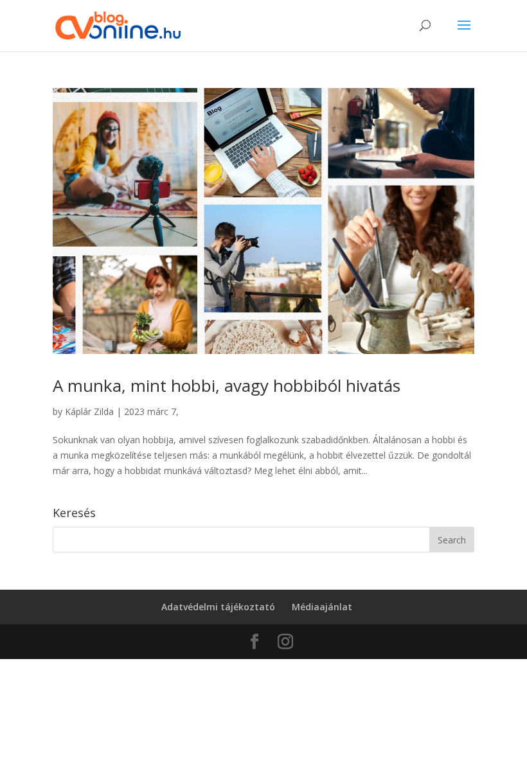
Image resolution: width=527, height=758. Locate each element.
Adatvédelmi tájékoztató (218, 607)
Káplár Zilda (89, 411)
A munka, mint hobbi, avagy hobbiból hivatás (226, 385)
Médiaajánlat (322, 607)
